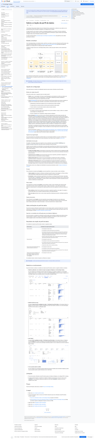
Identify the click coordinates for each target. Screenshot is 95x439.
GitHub (56, 426)
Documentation (31, 20)
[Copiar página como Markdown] (31, 25)
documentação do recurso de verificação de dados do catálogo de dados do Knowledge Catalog (47, 399)
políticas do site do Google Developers (57, 417)
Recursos (22, 6)
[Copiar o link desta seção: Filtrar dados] (33, 182)
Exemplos (17, 6)
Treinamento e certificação (59, 432)
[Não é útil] (68, 20)
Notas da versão (37, 429)
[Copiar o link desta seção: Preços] (31, 384)
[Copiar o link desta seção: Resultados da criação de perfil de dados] (50, 221)
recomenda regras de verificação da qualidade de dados (46, 35)
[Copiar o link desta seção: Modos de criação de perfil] (40, 92)
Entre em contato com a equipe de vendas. (21, 431)
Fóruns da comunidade (38, 426)
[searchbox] (6, 9)
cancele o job (62, 138)
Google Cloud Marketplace (18, 429)
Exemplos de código (58, 429)
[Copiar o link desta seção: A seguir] (32, 390)
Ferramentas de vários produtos (28, 1)
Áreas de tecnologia (16, 1)
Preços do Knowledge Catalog (48, 386)
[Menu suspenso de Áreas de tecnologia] (21, 1)
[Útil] (66, 20)
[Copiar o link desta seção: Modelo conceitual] (37, 40)
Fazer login (92, 1)
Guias (8, 6)
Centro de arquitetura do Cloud (59, 431)
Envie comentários (64, 23)
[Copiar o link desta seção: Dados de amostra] (36, 197)
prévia (36, 115)
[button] (6, 31)
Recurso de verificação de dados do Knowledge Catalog (40, 397)
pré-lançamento (34, 100)
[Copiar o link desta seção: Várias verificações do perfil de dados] (48, 205)
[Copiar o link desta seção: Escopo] (31, 169)
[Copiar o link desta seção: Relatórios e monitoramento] (42, 265)
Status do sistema (37, 431)
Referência (12, 6)
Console (77, 1)
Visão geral (3, 6)
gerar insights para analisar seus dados (39, 406)
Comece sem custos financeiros (87, 4)
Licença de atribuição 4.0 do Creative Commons (58, 416)
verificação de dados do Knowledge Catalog (49, 44)
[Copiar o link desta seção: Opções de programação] (39, 134)
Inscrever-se (83, 436)
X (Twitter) (76, 429)
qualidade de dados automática (40, 402)
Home (27, 20)
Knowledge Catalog (7, 4)
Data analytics (37, 20)
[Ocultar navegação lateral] (12, 437)
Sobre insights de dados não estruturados (47, 129)
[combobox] (69, 1)
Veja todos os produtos (18, 426)
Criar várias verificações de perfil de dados (43, 210)
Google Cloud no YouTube (79, 431)
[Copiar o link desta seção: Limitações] (33, 373)
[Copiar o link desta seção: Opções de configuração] (41, 86)
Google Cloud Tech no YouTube (80, 432)
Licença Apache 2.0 (39, 417)
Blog (75, 426)
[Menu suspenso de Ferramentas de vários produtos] (35, 1)
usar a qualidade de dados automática (39, 404)
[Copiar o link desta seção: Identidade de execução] (38, 141)
